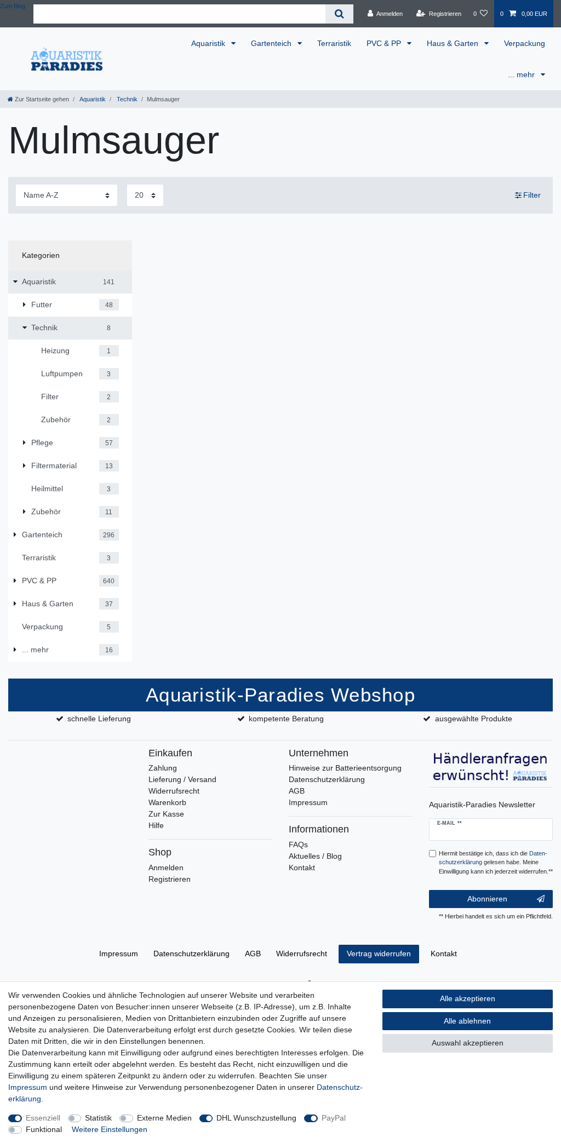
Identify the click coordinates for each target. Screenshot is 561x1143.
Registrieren (169, 879)
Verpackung (524, 43)
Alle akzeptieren (467, 998)
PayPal (334, 1117)
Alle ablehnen (467, 1020)
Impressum (308, 802)
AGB (297, 790)
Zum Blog (12, 6)
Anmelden (166, 867)
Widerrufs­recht (301, 953)
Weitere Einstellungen (109, 1129)
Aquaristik (209, 43)
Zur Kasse (166, 813)
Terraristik (334, 43)
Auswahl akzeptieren (467, 1042)
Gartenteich (272, 43)
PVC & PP (385, 43)
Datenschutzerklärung (327, 779)
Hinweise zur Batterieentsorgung (345, 767)
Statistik (98, 1117)
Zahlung (162, 767)
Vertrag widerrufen (379, 953)
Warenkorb (167, 802)
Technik (126, 99)
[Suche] (339, 14)
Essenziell (43, 1117)
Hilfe (156, 825)
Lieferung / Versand (182, 779)
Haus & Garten (453, 43)
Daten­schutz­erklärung (191, 953)
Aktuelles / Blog (315, 856)
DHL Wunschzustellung (256, 1117)
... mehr (522, 74)
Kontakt (302, 867)
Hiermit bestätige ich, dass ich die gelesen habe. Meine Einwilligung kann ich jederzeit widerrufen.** (496, 862)
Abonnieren (487, 898)
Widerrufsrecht (173, 790)
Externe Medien (164, 1117)
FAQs (298, 844)
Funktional (44, 1129)
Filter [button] (532, 195)
